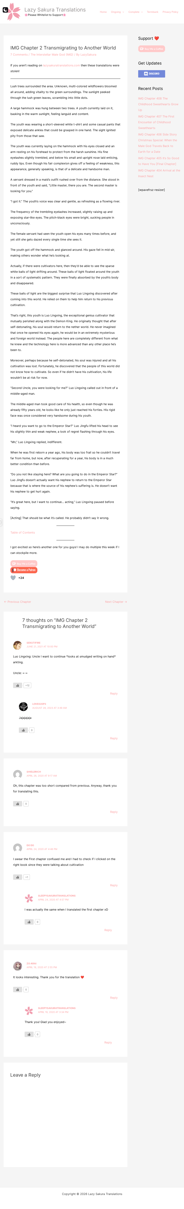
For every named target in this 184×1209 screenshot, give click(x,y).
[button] (122, 12)
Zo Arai (31, 963)
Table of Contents (22, 532)
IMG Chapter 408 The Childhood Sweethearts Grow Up (158, 104)
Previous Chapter (17, 602)
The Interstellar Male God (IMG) (52, 54)
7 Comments (19, 54)
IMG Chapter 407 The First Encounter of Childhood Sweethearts (156, 122)
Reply (114, 693)
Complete (133, 11)
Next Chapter (116, 602)
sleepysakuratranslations (57, 895)
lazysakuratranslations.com (61, 65)
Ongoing (116, 11)
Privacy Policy (170, 11)
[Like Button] (13, 577)
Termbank (152, 11)
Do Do (30, 845)
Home (103, 11)
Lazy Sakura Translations (55, 9)
